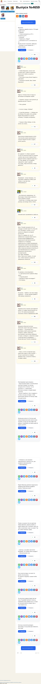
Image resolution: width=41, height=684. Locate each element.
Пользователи (10, 1)
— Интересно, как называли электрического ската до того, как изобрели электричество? (27, 461)
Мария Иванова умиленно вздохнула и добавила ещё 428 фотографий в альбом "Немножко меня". (28, 486)
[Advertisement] (7, 36)
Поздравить (3, 11)
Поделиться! (22, 401)
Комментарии (15, 1)
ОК (32, 3)
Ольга (22, 66)
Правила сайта (2, 682)
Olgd (21, 190)
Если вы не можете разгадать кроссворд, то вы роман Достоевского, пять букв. (28, 626)
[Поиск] (39, 1)
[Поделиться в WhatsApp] (19, 59)
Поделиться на (34, 59)
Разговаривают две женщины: (25, 382)
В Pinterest (37, 59)
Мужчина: (20, 27)
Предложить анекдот (34, 1)
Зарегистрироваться (26, 1)
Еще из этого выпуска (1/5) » (27, 22)
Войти (21, 1)
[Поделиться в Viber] (22, 59)
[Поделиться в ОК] (27, 59)
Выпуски (5, 1)
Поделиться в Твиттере (19, 61)
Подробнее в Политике (26, 3)
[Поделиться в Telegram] (24, 59)
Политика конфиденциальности (5, 680)
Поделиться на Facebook (32, 59)
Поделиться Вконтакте (29, 59)
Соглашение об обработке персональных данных (13, 682)
